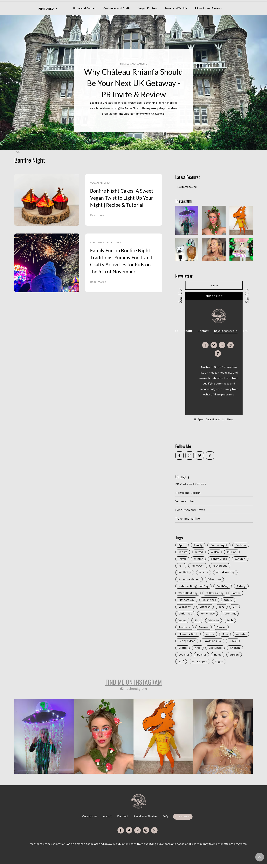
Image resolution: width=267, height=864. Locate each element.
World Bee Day (225, 572)
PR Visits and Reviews (208, 8)
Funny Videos (186, 641)
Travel (182, 558)
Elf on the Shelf (188, 634)
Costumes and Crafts (117, 8)
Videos (210, 634)
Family (198, 545)
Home (217, 654)
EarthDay (223, 586)
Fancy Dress (219, 558)
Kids (225, 634)
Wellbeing (184, 572)
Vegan (219, 661)
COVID (228, 600)
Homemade (207, 613)
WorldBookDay (187, 593)
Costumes (215, 647)
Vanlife (182, 552)
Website (213, 620)
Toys (221, 606)
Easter (236, 593)
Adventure (214, 579)
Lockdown (184, 606)
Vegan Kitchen (148, 8)
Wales (215, 552)
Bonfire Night (219, 545)
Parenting (229, 613)
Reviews (204, 627)
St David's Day (214, 593)
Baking (201, 654)
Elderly (241, 586)
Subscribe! (183, 816)
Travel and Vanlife (176, 8)
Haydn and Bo (212, 641)
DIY (235, 606)
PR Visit (232, 552)
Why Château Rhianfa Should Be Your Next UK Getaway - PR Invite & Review (133, 83)
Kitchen (235, 647)
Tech (230, 620)
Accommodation (189, 579)
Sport (182, 545)
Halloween (197, 565)
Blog (197, 620)
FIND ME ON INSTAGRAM (133, 681)
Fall (180, 565)
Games (221, 627)
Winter (198, 558)
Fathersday (219, 565)
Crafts (182, 647)
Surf (181, 661)
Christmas (185, 613)
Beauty (203, 572)
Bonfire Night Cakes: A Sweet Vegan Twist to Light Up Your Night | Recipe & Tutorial (121, 198)
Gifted (199, 552)
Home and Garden (84, 8)
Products (184, 627)
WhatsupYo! (199, 661)
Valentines (209, 600)
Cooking (183, 654)
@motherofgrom (133, 688)
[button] (230, 6)
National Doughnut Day (193, 586)
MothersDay (186, 600)
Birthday (205, 606)
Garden (234, 654)
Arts (197, 647)
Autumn (240, 558)
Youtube (241, 634)
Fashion (241, 545)
